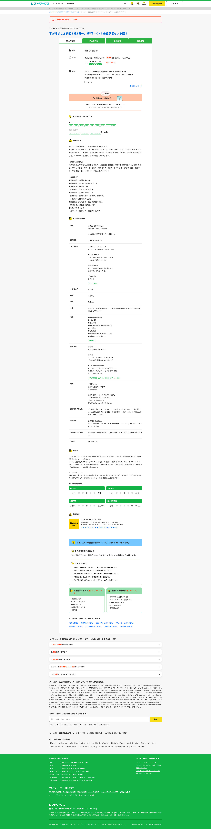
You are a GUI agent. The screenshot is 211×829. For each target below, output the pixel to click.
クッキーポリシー (91, 824)
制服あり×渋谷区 (126, 626)
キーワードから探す (56, 795)
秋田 (79, 771)
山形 (83, 771)
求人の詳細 (93, 41)
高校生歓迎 (73, 724)
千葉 (75, 762)
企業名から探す (125, 792)
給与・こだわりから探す (109, 792)
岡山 (70, 777)
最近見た (131, 5)
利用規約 (65, 824)
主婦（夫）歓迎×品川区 (105, 747)
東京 (63, 762)
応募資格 (117, 41)
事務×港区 (53, 743)
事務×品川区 (63, 743)
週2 (51, 724)
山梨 (78, 774)
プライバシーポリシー (76, 824)
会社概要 (52, 824)
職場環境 (140, 41)
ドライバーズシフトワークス (146, 762)
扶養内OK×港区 (70, 747)
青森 (68, 771)
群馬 (87, 762)
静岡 (66, 765)
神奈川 (67, 762)
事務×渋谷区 (73, 623)
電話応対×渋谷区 (87, 623)
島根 (66, 777)
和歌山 (82, 768)
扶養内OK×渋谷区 (111, 626)
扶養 (57, 724)
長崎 (70, 780)
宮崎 (81, 780)
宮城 (75, 771)
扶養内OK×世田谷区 (56, 747)
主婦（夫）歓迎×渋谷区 (104, 623)
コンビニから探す (71, 795)
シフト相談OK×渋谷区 (93, 626)
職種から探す (82, 792)
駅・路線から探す (69, 792)
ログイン (175, 4)
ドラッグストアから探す (87, 795)
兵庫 (66, 768)
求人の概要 (70, 41)
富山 (66, 774)
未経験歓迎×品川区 (121, 747)
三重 (70, 765)
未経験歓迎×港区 (133, 743)
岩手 (72, 771)
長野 (81, 774)
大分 (78, 780)
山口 (78, 777)
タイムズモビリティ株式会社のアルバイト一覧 (99, 527)
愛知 (63, 765)
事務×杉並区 (74, 743)
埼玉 (72, 762)
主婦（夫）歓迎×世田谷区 (100, 743)
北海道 (64, 771)
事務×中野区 (85, 743)
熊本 (74, 780)
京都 (70, 768)
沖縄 (90, 780)
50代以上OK (92, 724)
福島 (87, 771)
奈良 (78, 768)
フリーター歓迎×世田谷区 (86, 747)
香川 (85, 777)
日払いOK (83, 724)
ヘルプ (124, 4)
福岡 (63, 780)
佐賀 (66, 780)
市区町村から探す (55, 792)
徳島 (81, 777)
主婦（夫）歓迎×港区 (148, 743)
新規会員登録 (157, 4)
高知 (93, 777)
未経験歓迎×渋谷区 (75, 626)
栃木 (83, 762)
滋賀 (74, 768)
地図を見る (134, 86)
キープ (137, 5)
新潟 (63, 774)
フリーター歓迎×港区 (137, 747)
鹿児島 (86, 780)
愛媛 (89, 777)
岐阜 (74, 765)
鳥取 (63, 777)
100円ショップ (104, 724)
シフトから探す (93, 792)
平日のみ (64, 724)
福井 (74, 774)
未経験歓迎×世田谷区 (118, 743)
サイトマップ (102, 824)
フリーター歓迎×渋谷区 (124, 623)
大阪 (63, 768)
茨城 (79, 762)
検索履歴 (144, 5)
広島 (74, 777)
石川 (70, 774)
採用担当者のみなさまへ (116, 824)
